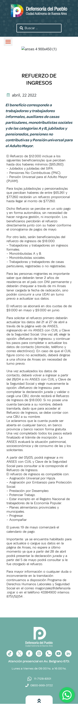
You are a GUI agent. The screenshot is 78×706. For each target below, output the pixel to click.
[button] (8, 41)
